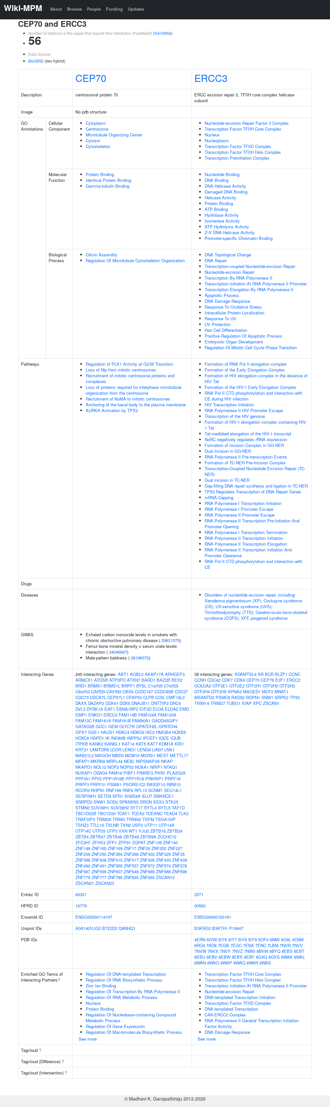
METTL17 (179, 755)
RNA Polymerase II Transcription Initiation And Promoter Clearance (248, 552)
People (94, 9)
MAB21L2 (84, 755)
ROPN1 (253, 697)
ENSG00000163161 (212, 917)
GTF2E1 (220, 686)
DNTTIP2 (160, 703)
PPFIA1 (82, 779)
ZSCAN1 (271, 703)
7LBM (272, 945)
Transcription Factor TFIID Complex (238, 146)
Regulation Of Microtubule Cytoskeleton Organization (135, 260)
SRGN (146, 802)
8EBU (199, 957)
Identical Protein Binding (108, 180)
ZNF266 (131, 854)
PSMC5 (223, 697)
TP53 (295, 697)
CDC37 (181, 691)
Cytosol (93, 140)
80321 (81, 894)
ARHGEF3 (175, 674)
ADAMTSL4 (246, 674)
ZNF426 (147, 860)
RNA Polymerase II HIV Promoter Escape (244, 410)
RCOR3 (82, 790)
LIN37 (157, 749)
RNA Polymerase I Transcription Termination (246, 532)
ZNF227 (175, 848)
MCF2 (267, 691)
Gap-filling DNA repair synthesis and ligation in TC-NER (256, 486)
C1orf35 (155, 686)
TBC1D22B (85, 813)
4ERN (199, 939)
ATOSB (101, 680)
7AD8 (211, 945)
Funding (114, 9)
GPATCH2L (146, 726)
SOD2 (112, 802)
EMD (184, 709)
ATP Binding (216, 209)
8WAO (213, 963)
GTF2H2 (270, 686)
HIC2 (150, 732)
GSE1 (93, 732)
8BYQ (274, 951)
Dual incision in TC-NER (227, 480)
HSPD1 (97, 738)
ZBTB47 (97, 837)
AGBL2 (136, 674)
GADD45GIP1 (165, 720)
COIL (160, 697)
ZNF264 (115, 854)
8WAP (226, 963)
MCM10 (132, 755)
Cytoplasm (96, 123)
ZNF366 (82, 860)
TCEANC (154, 813)
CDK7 (227, 680)
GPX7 (81, 732)
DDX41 (111, 703)
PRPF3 (82, 784)
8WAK (287, 957)
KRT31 (81, 749)
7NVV (297, 945)
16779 (81, 906)
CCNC (294, 674)
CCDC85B (163, 691)
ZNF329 (163, 854)
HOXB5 (179, 732)
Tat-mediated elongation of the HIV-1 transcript (248, 433)
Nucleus (212, 135)
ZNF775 (82, 877)
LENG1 (129, 749)
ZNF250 (99, 854)
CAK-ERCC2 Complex (225, 1015)
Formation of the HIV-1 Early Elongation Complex (250, 387)
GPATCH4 (168, 726)
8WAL (299, 957)
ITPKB (81, 744)
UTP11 (150, 825)
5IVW (212, 939)
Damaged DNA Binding (226, 192)
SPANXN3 (129, 802)
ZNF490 (82, 866)
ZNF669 (147, 871)
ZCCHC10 (167, 837)
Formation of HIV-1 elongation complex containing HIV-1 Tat (256, 425)
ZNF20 (144, 848)
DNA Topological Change (228, 255)
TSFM (148, 819)
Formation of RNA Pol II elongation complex (246, 364)
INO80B (118, 738)
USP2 (137, 825)
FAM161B (121, 720)
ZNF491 (99, 866)
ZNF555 (115, 866)
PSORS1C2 (134, 784)
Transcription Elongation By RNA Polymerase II (249, 289)
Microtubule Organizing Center (114, 135)
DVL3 (80, 709)
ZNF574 (163, 866)
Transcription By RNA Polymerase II (238, 278)
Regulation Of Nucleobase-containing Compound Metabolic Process (131, 1017)
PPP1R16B (113, 779)
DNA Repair (216, 260)
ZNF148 (82, 848)
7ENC (260, 945)
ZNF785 (115, 877)
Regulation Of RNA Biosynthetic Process (124, 980)
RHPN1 (98, 790)
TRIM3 (118, 819)
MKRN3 (98, 761)
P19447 (236, 928)
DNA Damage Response (227, 301)
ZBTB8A (148, 837)
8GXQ (261, 957)
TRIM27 (217, 703)
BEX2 (176, 680)
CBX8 (127, 691)
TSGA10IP (165, 819)
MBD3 (118, 755)
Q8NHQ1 (127, 928)
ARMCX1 (84, 680)
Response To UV (220, 318)
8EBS (287, 951)
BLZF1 (281, 674)
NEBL (129, 761)
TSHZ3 (82, 825)
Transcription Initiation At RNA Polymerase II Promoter (256, 284)
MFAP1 (82, 761)
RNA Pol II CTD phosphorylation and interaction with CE (253, 564)
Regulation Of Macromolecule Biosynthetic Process (134, 1032)
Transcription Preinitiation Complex (237, 158)
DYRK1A (95, 709)
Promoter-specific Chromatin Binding (239, 238)
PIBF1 (129, 773)
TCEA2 (137, 813)
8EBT (299, 951)
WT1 (133, 831)
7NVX (213, 951)
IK (107, 738)
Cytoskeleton (98, 146)
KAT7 (152, 744)
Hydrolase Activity (222, 215)
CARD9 (98, 691)
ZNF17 (130, 848)
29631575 (170, 640)
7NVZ (237, 951)
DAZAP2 (96, 703)
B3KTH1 (220, 928)
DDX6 (125, 703)
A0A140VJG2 (88, 928)
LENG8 (144, 749)
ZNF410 (115, 860)
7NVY (225, 951)
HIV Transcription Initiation (229, 404)
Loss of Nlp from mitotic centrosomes (121, 370)
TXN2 (125, 825)
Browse (74, 9)
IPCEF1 (150, 738)
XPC (257, 703)
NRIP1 (156, 767)
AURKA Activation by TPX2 (112, 410)
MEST (163, 755)
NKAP (167, 761)
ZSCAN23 (104, 883)
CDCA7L (98, 697)
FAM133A (167, 715)
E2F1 (280, 680)
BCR (269, 674)
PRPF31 (98, 784)
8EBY (249, 957)
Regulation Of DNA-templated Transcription (126, 974)
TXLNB (112, 825)
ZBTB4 (82, 837)
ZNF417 (131, 860)
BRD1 (80, 686)
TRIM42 (133, 819)
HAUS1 (107, 732)
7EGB (223, 945)
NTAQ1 (170, 767)
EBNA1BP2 (127, 709)
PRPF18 (172, 779)
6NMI (275, 939)
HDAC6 (137, 732)
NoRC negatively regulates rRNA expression (246, 439)
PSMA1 (114, 784)
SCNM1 (155, 790)
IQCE (164, 738)
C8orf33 (82, 691)
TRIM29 (103, 819)
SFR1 (117, 796)
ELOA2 (171, 709)
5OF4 (263, 939)
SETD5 (104, 796)
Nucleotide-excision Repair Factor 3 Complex (247, 123)
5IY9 (252, 939)
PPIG (97, 779)
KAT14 (128, 744)
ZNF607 (115, 871)
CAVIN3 (113, 691)
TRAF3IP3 (85, 819)
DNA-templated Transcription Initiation (240, 997)
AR (261, 674)
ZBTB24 (174, 831)
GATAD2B (84, 726)
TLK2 (184, 813)
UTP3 (112, 831)
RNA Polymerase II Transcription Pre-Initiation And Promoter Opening (252, 523)
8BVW (262, 951)
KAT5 (141, 744)
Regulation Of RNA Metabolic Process (121, 997)
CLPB (148, 697)
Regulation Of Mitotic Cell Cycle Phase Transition (251, 347)
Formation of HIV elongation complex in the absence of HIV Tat (256, 378)
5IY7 (232, 939)
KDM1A (166, 744)
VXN (123, 831)
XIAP (247, 703)
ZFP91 (124, 842)
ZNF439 (179, 860)
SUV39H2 (120, 808)
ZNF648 (131, 871)
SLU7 (147, 796)
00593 (200, 906)
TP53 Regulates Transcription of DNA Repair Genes (253, 492)
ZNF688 (163, 871)
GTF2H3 (287, 686)
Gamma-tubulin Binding (107, 186)
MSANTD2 (204, 697)
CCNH (200, 680)
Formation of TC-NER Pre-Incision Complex (245, 463)
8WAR (252, 963)
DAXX (81, 703)
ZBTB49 (131, 837)
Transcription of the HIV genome (235, 416)
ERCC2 (293, 680)
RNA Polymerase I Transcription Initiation (243, 503)
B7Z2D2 (109, 928)
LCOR (115, 749)
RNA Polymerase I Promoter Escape (239, 509)
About (56, 9)
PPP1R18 (135, 779)
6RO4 (199, 945)
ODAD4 (100, 773)
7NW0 (249, 951)
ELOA (158, 709)
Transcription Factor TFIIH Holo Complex (243, 152)
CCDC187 (144, 691)
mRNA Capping (219, 497)
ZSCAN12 (165, 877)
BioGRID (36, 61)
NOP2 (113, 767)
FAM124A (147, 715)
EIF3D (145, 709)
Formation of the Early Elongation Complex (245, 370)
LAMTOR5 (99, 749)
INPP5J (134, 738)
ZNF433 (163, 860)
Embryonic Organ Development (234, 342)
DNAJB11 (140, 703)
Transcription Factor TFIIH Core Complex (243, 129)
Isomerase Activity (222, 221)
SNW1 (99, 802)
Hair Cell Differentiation (226, 330)
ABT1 (123, 674)
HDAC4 (122, 732)
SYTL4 (150, 808)
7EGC (236, 945)
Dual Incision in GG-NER (228, 451)
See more (88, 1039)
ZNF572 (147, 866)
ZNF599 (99, 871)
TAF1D (178, 808)
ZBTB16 (158, 831)
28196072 (140, 658)
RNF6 (127, 790)
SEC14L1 (173, 790)
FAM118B (128, 715)
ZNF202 (158, 848)
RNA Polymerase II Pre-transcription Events (246, 457)
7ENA (248, 945)
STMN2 (82, 808)
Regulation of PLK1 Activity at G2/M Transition (129, 364)
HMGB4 (163, 732)
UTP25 (98, 831)
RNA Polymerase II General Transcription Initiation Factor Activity (252, 1023)
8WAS (265, 963)
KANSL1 (112, 744)
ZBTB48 (114, 837)
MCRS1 (148, 755)
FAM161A (102, 720)
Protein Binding (100, 174)
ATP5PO (117, 680)
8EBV (212, 957)
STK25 (171, 802)
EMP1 (81, 715)
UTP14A (166, 825)
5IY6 (222, 939)
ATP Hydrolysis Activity (227, 226)
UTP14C (83, 831)
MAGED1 (252, 691)
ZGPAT (139, 842)
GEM (113, 726)
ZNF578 (179, 866)
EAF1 (109, 709)
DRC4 (175, 703)
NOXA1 (142, 767)
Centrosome (97, 129)
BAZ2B (163, 680)
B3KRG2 (202, 928)
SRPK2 (281, 697)
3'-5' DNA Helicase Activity (230, 232)
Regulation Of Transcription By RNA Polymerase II (133, 991)
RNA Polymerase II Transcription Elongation (246, 544)
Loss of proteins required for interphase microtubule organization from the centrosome (133, 390)
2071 (198, 894)
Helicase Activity (220, 197)
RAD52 (238, 697)
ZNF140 (170, 842)
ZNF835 (131, 877)
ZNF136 (154, 842)
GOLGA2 (202, 686)
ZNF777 (99, 877)
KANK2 (96, 744)
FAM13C (83, 720)
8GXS (274, 957)
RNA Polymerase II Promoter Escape (240, 515)
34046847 (118, 652)
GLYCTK (127, 726)
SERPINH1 (85, 796)
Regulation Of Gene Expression (115, 1026)
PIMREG (145, 773)
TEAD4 (170, 813)
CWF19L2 (175, 697)
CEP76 (267, 680)
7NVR (285, 945)
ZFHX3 (98, 842)
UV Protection (218, 324)
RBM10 (173, 784)
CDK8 (239, 680)
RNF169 (113, 790)
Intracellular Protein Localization (234, 313)
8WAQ (239, 963)
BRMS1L (111, 686)
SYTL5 (164, 808)
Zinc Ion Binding (101, 986)
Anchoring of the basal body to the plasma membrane (136, 404)
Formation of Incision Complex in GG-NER (244, 445)
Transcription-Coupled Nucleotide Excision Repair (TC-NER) (255, 471)
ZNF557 (131, 866)
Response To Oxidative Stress (233, 307)
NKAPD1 (83, 767)
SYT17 (136, 808)
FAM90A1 (141, 720)
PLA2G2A (176, 773)
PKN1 (160, 773)
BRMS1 (95, 686)
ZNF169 (115, 848)
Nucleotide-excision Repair (229, 272)
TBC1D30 (107, 813)
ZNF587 (82, 871)
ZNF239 (82, 854)
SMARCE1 (163, 796)
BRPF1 (128, 686)
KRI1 (179, 744)
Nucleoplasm (217, 140)
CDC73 (82, 697)
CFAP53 (134, 697)
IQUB (175, 738)
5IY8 (242, 939)
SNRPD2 (83, 802)
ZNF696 (179, 871)
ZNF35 (178, 854)
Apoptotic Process (222, 295)
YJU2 (144, 831)
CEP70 (90, 78)
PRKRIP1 (154, 779)
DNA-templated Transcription (231, 1009)
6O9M (298, 939)
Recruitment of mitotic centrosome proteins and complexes (130, 378)
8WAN (200, 963)
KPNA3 (235, 691)
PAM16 (115, 773)
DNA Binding (216, 180)
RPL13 (140, 790)
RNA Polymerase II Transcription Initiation (244, 538)
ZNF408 (99, 860)
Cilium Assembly (101, 255)
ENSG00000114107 (93, 917)
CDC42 (213, 680)
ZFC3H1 (83, 842)
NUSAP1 (83, 773)
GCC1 (101, 726)
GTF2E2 (237, 686)
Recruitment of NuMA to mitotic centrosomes (128, 399)
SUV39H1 (100, 808)
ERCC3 (211, 78)
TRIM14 (201, 703)
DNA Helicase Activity (225, 186)
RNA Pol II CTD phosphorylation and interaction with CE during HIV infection (253, 396)
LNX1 (169, 749)
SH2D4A (132, 796)
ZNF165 (99, 848)
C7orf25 (171, 686)
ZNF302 (147, 854)
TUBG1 (233, 703)
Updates (136, 9)
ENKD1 (95, 715)
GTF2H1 (253, 686)
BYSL (141, 686)
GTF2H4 (202, 691)
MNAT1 (281, 691)
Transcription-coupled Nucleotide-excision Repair (250, 266)
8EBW (224, 957)
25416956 (162, 33)
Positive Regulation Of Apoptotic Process (243, 336)
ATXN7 (133, 680)
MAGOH (103, 755)
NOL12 (99, 767)
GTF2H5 (219, 691)
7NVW (200, 951)
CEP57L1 (116, 697)
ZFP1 (112, 842)
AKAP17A (154, 674)
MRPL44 (114, 761)
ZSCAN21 (84, 883)
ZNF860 (147, 877)
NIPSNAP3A (148, 761)
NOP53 (127, 767)
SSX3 (158, 802)
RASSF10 (156, 784)
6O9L (286, 939)
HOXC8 (82, 738)
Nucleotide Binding (222, 174)
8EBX (237, 957)
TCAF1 (123, 813)
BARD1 (148, 680)
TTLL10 (97, 825)
